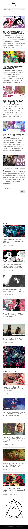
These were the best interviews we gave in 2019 (14, 169)
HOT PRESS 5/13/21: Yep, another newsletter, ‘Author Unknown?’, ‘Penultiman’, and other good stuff (13, 32)
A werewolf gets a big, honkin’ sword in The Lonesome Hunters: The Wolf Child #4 (13, 464)
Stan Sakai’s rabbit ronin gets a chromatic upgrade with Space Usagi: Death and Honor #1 (14, 413)
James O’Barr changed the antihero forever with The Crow (14, 290)
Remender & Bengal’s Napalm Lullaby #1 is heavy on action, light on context (13, 314)
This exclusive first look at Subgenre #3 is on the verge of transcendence (14, 388)
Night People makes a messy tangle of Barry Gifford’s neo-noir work (13, 241)
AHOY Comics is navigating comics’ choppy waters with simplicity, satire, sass (14, 136)
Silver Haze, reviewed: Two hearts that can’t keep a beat (13, 339)
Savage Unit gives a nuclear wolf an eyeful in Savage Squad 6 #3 (14, 490)
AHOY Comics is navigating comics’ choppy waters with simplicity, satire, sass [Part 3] (14, 101)
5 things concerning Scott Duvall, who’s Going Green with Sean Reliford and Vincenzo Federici (14, 439)
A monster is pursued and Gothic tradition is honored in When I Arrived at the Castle (13, 266)
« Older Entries (7, 189)
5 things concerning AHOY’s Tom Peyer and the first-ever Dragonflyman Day (13, 67)
